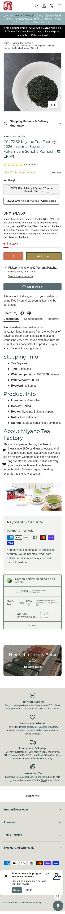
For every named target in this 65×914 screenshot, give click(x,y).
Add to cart (43, 256)
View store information (20, 276)
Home (6, 43)
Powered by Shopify (31, 902)
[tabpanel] (32, 418)
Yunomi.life (16, 902)
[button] (52, 6)
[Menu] (59, 6)
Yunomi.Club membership (21, 31)
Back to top (32, 795)
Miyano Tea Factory (21, 43)
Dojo (43, 780)
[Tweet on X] (15, 313)
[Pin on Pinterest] (29, 313)
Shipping (31, 233)
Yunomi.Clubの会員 (24, 15)
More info (32, 625)
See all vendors (32, 733)
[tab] (11, 319)
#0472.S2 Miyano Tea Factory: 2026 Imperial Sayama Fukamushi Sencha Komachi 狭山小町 (28, 46)
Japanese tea (30, 777)
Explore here (32, 666)
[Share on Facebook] (22, 313)
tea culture (47, 777)
